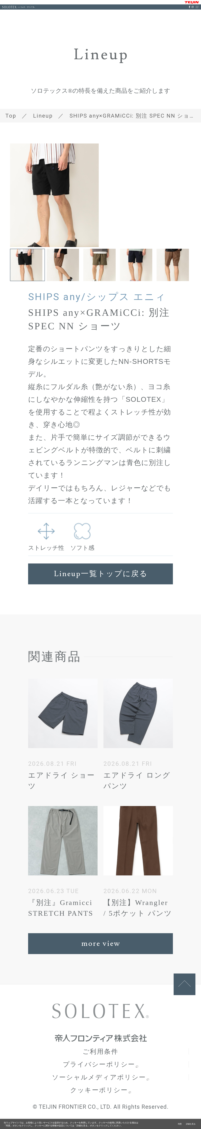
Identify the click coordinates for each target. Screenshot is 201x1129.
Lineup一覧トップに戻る (101, 574)
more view (100, 943)
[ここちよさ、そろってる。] (9, 7)
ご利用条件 (100, 1051)
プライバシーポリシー (99, 1064)
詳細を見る (191, 1124)
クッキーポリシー (99, 1090)
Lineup (43, 116)
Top (10, 116)
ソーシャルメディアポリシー (99, 1077)
